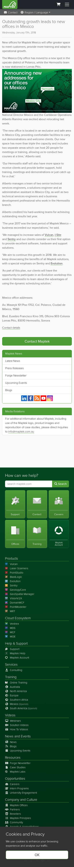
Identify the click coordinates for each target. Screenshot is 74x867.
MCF (12, 632)
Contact (12, 12)
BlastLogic (16, 577)
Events (26, 736)
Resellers (15, 814)
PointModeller (18, 607)
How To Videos (19, 729)
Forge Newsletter (15, 375)
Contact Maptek (37, 341)
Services (11, 664)
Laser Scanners (19, 568)
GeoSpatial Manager (22, 594)
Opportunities (15, 778)
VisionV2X (16, 598)
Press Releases (14, 368)
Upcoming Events (16, 383)
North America (18, 691)
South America (23, 708)
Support (14, 649)
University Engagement (23, 793)
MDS (12, 628)
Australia (15, 687)
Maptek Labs (17, 772)
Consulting (16, 670)
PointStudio (16, 573)
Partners (15, 809)
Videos (10, 715)
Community (16, 822)
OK (37, 855)
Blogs (8, 390)
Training (11, 677)
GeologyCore (18, 590)
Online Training (18, 683)
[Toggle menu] (67, 4)
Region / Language (36, 12)
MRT (12, 611)
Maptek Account (19, 658)
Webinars (15, 721)
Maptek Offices (19, 805)
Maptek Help (17, 653)
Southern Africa (19, 700)
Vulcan (14, 564)
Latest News (12, 361)
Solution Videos (19, 725)
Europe (14, 695)
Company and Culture (21, 799)
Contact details (11, 328)
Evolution (15, 581)
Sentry (13, 585)
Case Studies (18, 767)
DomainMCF (17, 603)
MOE (12, 637)
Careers (14, 784)
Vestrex (14, 624)
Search (62, 484)
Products (11, 558)
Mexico (19, 704)
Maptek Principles (20, 818)
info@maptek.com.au (21, 431)
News (9, 736)
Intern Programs (19, 788)
